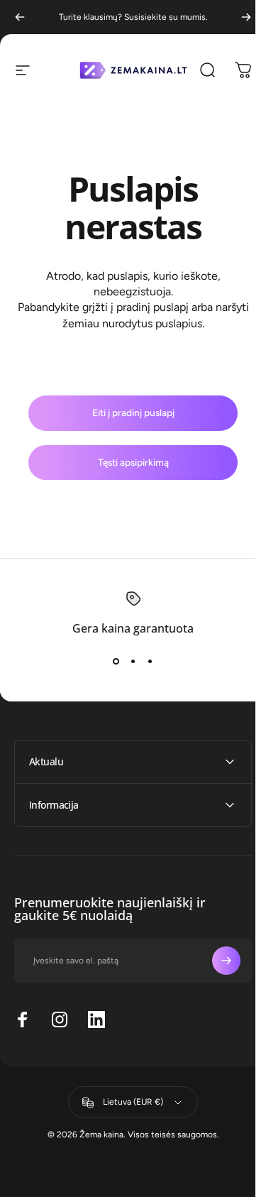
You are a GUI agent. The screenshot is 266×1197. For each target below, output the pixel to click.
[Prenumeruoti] (215, 960)
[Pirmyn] (246, 17)
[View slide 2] (133, 660)
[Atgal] (19, 17)
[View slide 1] (116, 660)
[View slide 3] (150, 660)
